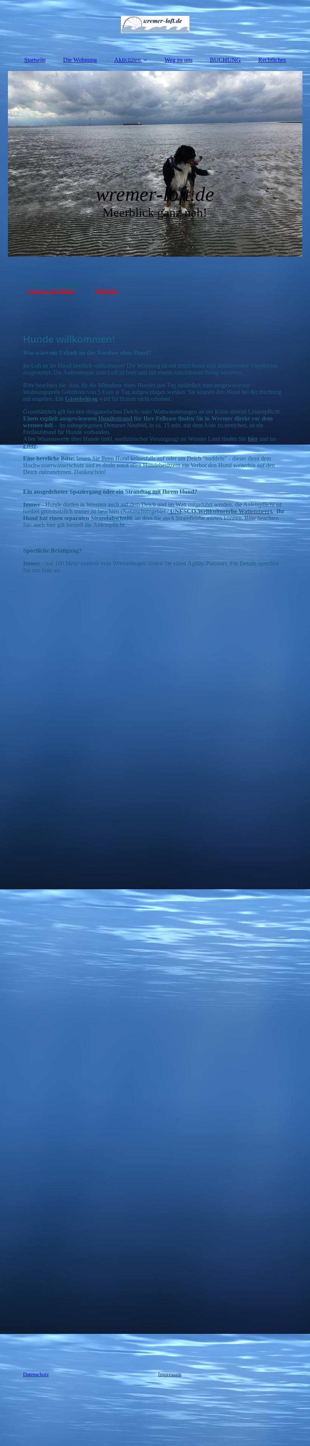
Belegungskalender (55, 283)
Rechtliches (272, 60)
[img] (155, 24)
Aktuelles (107, 290)
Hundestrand (115, 418)
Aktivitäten (127, 60)
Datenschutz (36, 1374)
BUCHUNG (225, 60)
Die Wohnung (80, 60)
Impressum (169, 1374)
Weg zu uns (178, 60)
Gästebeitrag (81, 399)
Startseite (35, 60)
